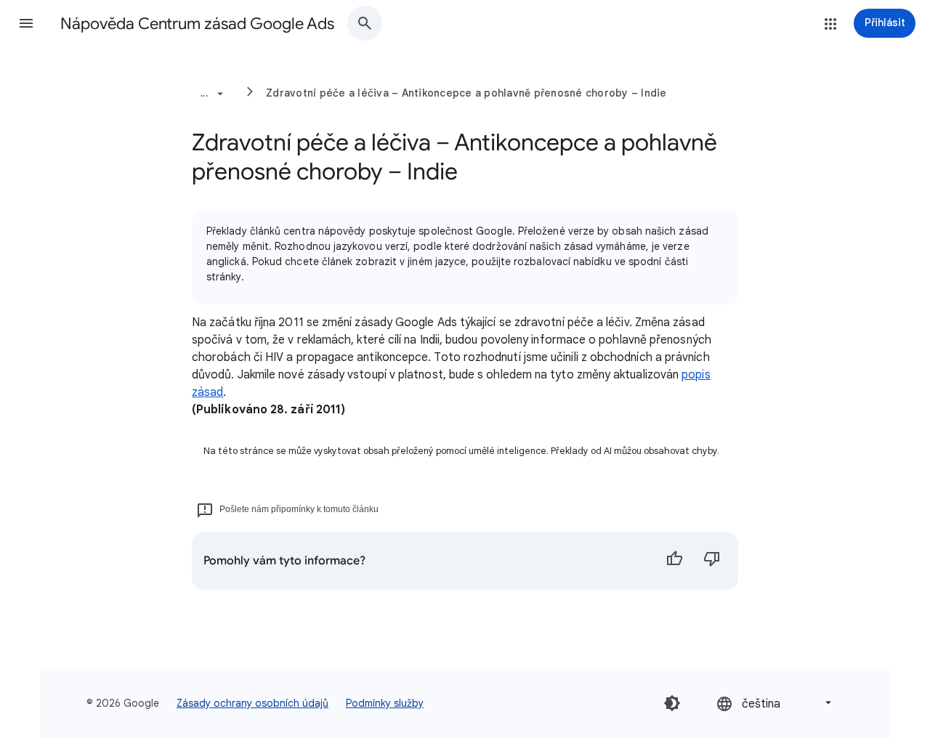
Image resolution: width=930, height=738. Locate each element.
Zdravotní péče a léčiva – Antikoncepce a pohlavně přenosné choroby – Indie (466, 93)
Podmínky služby (385, 703)
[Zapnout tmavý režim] (672, 703)
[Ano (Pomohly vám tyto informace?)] (674, 560)
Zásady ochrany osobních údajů (252, 703)
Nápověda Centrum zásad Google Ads (197, 23)
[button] (26, 23)
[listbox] (775, 703)
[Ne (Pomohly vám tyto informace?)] (712, 560)
